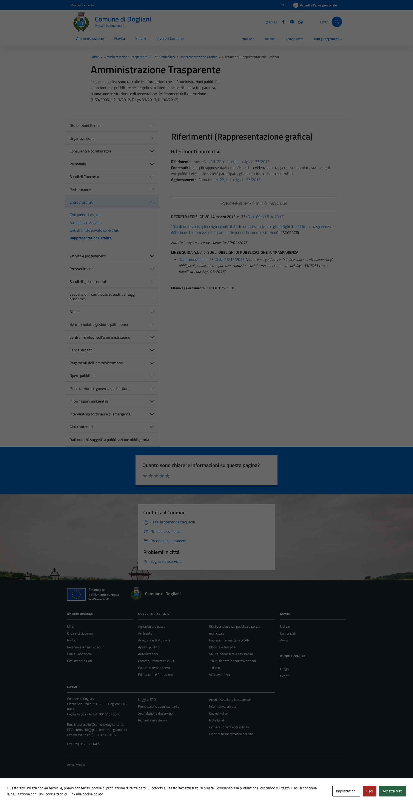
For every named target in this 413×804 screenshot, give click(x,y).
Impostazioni (346, 791)
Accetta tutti (392, 791)
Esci (369, 791)
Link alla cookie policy (86, 794)
